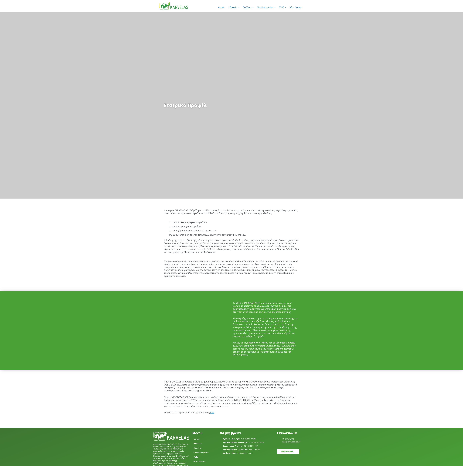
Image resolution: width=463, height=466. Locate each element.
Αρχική (221, 7)
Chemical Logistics (265, 7)
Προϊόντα (247, 7)
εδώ (212, 412)
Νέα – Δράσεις (296, 7)
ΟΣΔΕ (281, 7)
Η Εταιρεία (232, 7)
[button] (238, 7)
